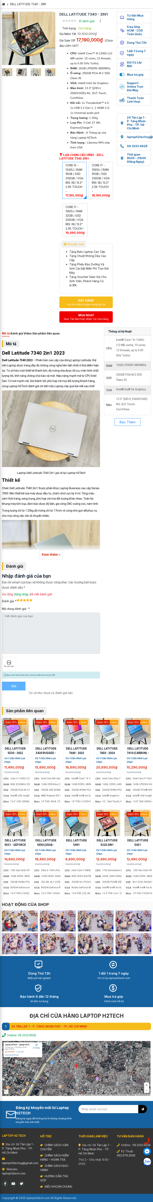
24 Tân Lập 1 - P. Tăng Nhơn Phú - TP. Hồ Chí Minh (136, 123)
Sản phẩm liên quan (46, 333)
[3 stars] (24, 600)
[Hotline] (147, 1141)
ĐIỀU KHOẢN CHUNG (58, 1186)
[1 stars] (18, 600)
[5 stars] (30, 600)
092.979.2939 (126, 1155)
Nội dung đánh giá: (14, 608)
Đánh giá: (8, 601)
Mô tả (6, 333)
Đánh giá (16, 333)
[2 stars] (21, 600)
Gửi (13, 686)
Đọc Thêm (127, 422)
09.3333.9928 (137, 146)
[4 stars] (27, 600)
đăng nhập (21, 594)
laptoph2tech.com (14, 1173)
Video (28, 333)
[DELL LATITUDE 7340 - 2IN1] (28, 38)
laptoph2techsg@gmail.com (20, 1163)
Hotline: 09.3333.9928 (21, 1035)
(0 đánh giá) (87, 21)
